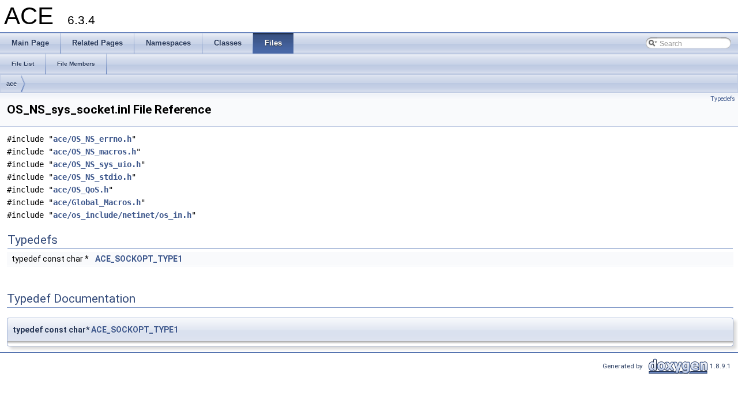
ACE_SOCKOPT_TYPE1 (138, 258)
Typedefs (722, 99)
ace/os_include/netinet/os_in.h (122, 215)
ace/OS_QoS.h (80, 189)
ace (11, 83)
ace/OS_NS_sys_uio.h (97, 164)
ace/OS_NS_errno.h (92, 139)
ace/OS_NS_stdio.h (92, 177)
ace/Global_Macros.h (97, 202)
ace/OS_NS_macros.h (94, 151)
